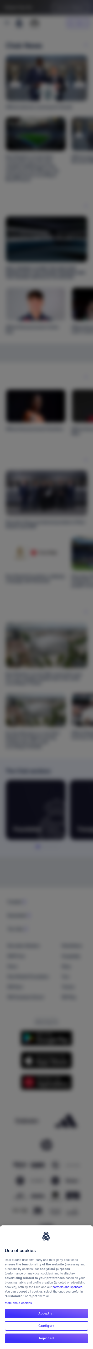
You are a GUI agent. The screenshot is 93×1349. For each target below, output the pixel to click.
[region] (46, 1287)
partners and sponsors (67, 1287)
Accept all (46, 1313)
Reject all (46, 1338)
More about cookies (18, 1303)
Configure (46, 1326)
